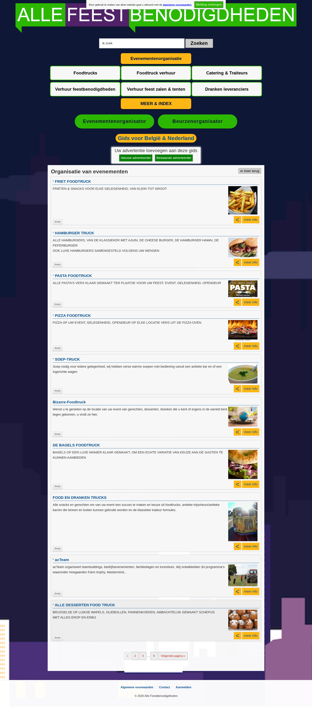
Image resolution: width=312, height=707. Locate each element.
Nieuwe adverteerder (136, 158)
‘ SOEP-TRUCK (66, 359)
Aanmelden (183, 687)
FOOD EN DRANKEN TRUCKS (80, 497)
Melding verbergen (209, 4)
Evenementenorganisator (114, 121)
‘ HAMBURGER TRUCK (73, 233)
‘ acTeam (61, 560)
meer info (250, 219)
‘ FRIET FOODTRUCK (72, 181)
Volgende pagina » (173, 655)
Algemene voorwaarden (137, 687)
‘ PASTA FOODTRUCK (72, 276)
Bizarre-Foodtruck (69, 402)
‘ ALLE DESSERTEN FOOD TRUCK (84, 605)
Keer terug (251, 171)
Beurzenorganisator (197, 121)
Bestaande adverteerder (173, 158)
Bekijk (57, 222)
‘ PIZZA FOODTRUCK (72, 315)
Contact (164, 687)
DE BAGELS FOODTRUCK (76, 445)
